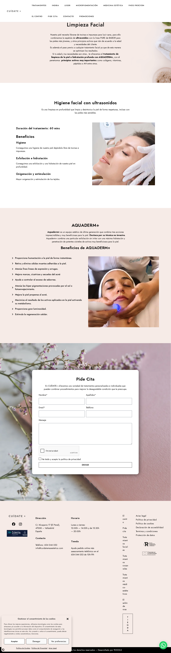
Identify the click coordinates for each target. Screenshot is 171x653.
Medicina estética (113, 5)
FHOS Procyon (136, 5)
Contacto (68, 16)
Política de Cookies (23, 648)
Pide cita (53, 16)
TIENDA (128, 624)
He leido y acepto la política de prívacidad (61, 459)
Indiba (55, 5)
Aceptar (14, 641)
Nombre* (43, 394)
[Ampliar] (17, 533)
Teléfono (90, 407)
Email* (42, 407)
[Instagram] (20, 524)
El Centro (37, 16)
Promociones (86, 16)
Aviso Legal (53, 648)
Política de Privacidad (39, 648)
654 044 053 (50, 544)
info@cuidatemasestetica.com (49, 548)
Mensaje (42, 420)
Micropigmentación (87, 5)
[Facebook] (13, 524)
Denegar (36, 641)
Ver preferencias (58, 641)
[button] (67, 618)
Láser (68, 5)
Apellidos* (91, 394)
